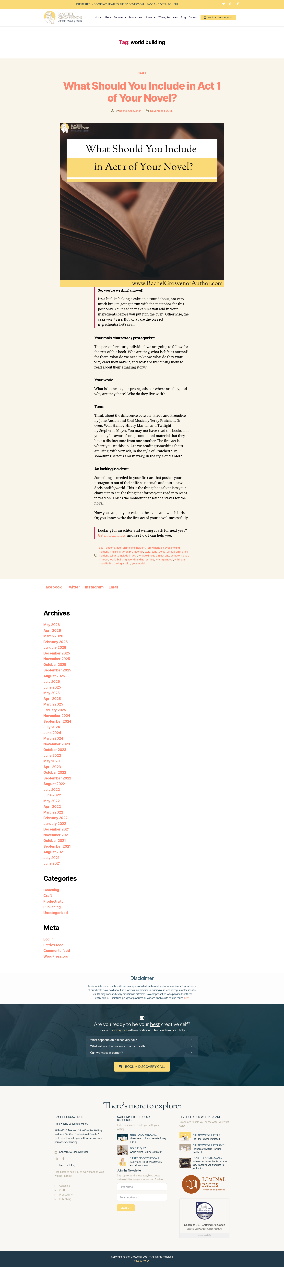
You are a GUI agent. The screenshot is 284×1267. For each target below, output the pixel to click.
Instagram (94, 587)
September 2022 (57, 778)
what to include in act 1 (123, 555)
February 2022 (55, 818)
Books (148, 17)
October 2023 (54, 750)
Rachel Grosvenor (130, 110)
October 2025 (54, 665)
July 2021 (51, 858)
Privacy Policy (142, 1260)
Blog (183, 17)
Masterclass (135, 17)
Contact (193, 17)
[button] (142, 1040)
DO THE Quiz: (138, 1148)
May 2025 (51, 693)
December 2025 (56, 653)
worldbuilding (136, 559)
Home (98, 17)
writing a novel (164, 559)
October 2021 (54, 841)
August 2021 (54, 852)
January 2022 (54, 824)
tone (154, 551)
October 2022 (54, 772)
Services (118, 17)
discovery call (118, 1030)
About (108, 17)
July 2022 (51, 790)
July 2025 (51, 682)
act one (110, 547)
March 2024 (53, 738)
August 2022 (54, 784)
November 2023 (56, 744)
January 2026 (54, 647)
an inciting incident (134, 547)
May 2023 (51, 761)
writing (150, 559)
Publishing (52, 907)
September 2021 (57, 846)
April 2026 (52, 630)
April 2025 (52, 699)
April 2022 (52, 806)
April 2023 (52, 767)
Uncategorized (55, 913)
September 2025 (57, 670)
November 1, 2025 (161, 110)
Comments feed (56, 951)
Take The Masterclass (207, 1157)
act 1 (102, 547)
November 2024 (56, 716)
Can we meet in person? (106, 1053)
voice (162, 551)
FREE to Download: (143, 1134)
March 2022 (53, 812)
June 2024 (52, 733)
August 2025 (54, 676)
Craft (142, 73)
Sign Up (125, 1207)
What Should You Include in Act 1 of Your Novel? (142, 91)
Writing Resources (168, 17)
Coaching (51, 890)
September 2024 (57, 721)
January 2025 (54, 710)
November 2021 (56, 835)
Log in (48, 939)
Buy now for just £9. (207, 1135)
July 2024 (51, 727)
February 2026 (55, 642)
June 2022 (52, 795)
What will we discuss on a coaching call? (117, 1046)
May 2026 (51, 625)
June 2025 (52, 687)
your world (138, 563)
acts (118, 547)
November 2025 (56, 659)
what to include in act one (154, 555)
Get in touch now (111, 535)
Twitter (73, 587)
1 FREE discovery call (145, 1158)
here (186, 998)
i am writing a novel (158, 547)
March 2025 (53, 704)
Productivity (53, 901)
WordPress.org (55, 956)
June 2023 (52, 755)
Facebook (52, 587)
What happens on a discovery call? (113, 1040)
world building (118, 559)
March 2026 (53, 636)
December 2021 (56, 829)
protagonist (136, 551)
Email (113, 587)
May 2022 (51, 801)
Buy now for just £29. (208, 1145)
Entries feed (53, 945)
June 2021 (52, 863)
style (148, 551)
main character (119, 551)
